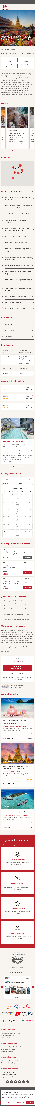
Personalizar (11, 1102)
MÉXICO (20, 1)
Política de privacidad (7, 1072)
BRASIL (8, 1)
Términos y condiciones (8, 1074)
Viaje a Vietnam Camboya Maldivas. (15, 812)
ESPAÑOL (3, 1)
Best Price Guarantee (17, 673)
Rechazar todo (20, 1102)
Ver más (17, 997)
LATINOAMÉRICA (14, 1)
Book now (28, 557)
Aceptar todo (30, 1102)
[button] (12, 150)
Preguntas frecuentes (7, 1077)
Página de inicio (4, 43)
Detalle (30, 738)
